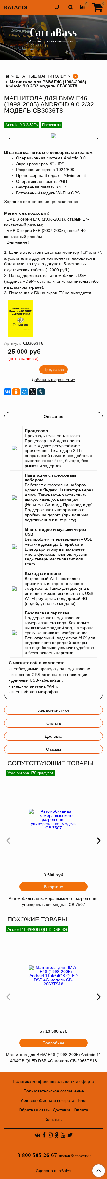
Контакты (53, 1119)
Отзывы (53, 749)
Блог (82, 1100)
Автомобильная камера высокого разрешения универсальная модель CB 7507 (54, 901)
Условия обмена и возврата (47, 1100)
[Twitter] (70, 1134)
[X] (32, 391)
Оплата (53, 723)
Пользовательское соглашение (53, 1091)
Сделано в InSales (53, 1171)
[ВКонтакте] (7, 391)
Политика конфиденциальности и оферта (53, 1081)
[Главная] (7, 76)
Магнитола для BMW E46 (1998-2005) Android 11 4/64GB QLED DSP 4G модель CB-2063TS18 (53, 1057)
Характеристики (53, 710)
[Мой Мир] (24, 391)
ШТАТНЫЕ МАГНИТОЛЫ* (41, 76)
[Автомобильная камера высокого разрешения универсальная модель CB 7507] (53, 819)
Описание (53, 416)
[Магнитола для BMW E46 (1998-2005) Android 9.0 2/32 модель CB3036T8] (53, 135)
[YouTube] (63, 1134)
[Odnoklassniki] (57, 1134)
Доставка (53, 736)
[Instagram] (50, 1134)
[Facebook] (44, 1134)
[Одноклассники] (16, 391)
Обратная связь (34, 1110)
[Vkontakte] (37, 1134)
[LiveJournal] (41, 391)
